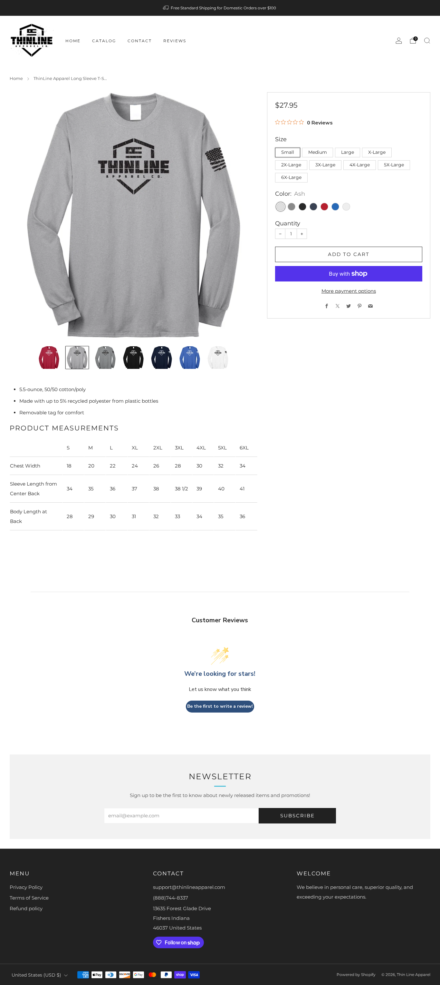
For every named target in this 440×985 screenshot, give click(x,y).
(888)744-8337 (170, 898)
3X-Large (325, 164)
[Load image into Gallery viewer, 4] (133, 357)
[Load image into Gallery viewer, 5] (161, 357)
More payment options (348, 291)
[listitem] (220, 8)
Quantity (287, 223)
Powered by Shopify (356, 974)
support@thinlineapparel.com (189, 887)
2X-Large (291, 164)
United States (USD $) (36, 975)
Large (347, 152)
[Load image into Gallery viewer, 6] (189, 357)
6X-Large (291, 177)
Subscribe (297, 816)
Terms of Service (29, 898)
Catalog (104, 40)
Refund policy (26, 908)
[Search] (427, 40)
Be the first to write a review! (220, 706)
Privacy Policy (26, 887)
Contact (140, 40)
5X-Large (394, 164)
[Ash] (280, 206)
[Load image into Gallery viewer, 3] (105, 357)
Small (287, 152)
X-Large (377, 152)
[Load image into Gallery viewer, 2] (77, 357)
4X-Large (359, 164)
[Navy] (313, 206)
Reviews (174, 40)
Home (73, 40)
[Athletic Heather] (291, 206)
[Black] (302, 206)
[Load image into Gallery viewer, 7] (217, 357)
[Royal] (335, 206)
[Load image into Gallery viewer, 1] (49, 357)
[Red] (324, 206)
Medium (317, 152)
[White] (346, 206)
